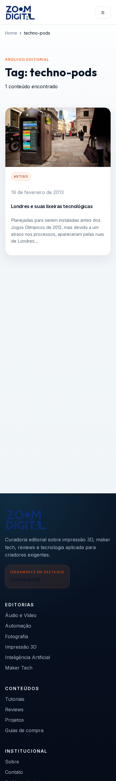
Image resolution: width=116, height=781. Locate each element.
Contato (14, 772)
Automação (18, 626)
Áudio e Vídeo (21, 615)
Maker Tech (18, 668)
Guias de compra (24, 730)
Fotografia (16, 636)
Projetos (14, 720)
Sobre (12, 762)
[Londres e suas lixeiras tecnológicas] (58, 137)
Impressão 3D (21, 647)
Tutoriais (14, 699)
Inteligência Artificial (27, 657)
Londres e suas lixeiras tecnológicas (52, 206)
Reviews (14, 709)
